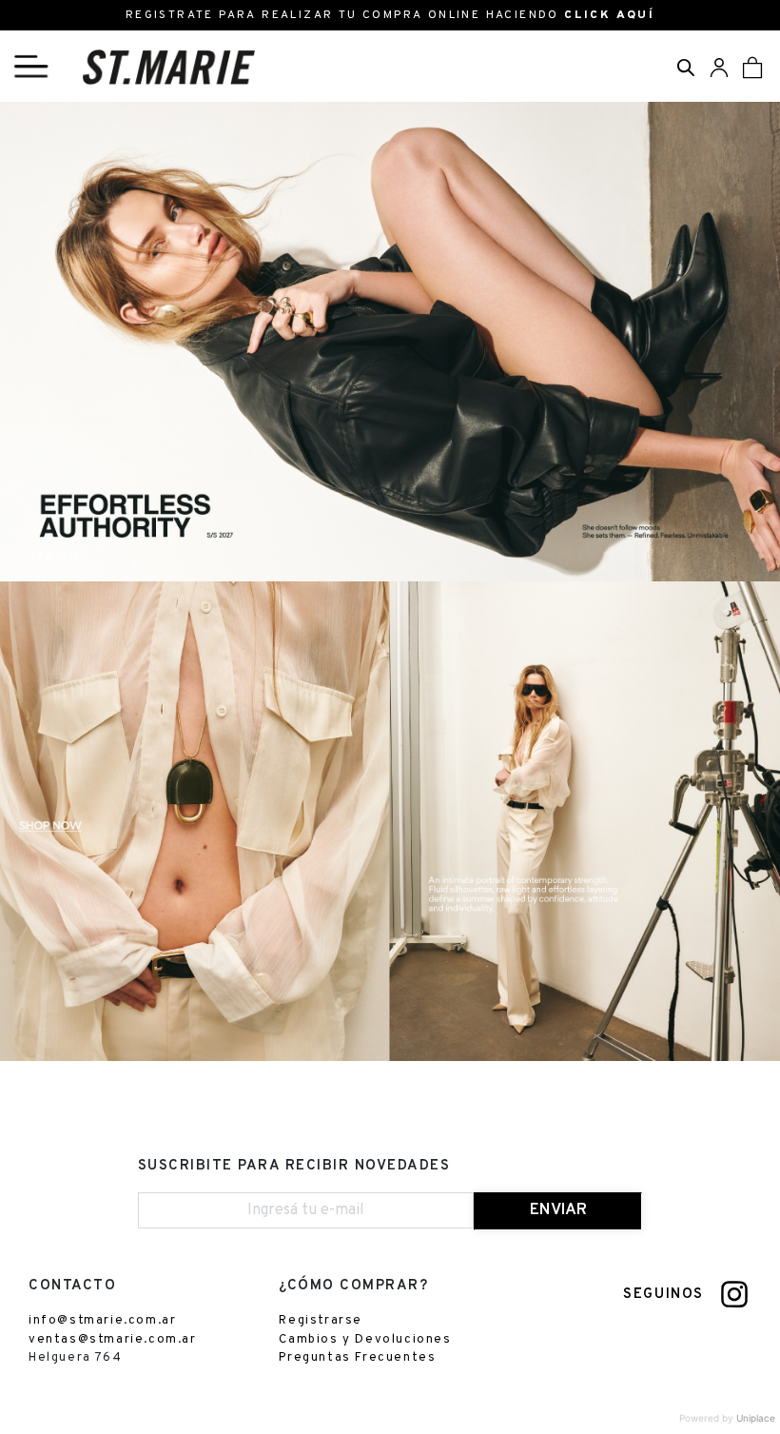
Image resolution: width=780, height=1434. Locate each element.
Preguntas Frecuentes (357, 1357)
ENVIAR (558, 1210)
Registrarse (320, 1320)
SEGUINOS (663, 1295)
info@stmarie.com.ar (102, 1320)
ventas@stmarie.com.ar (113, 1339)
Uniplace (755, 1418)
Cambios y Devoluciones (365, 1339)
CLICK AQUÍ (609, 15)
